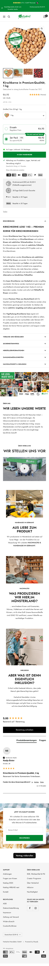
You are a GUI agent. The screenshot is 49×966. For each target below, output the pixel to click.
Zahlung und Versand (11, 917)
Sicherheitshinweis (11, 344)
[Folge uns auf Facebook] (30, 908)
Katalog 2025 (8, 883)
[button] (37, 94)
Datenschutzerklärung (11, 908)
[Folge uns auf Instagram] (35, 908)
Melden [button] (36, 782)
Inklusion (30, 887)
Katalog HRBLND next (11, 887)
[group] (24, 718)
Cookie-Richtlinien (9, 926)
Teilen (5, 211)
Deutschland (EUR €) (11, 935)
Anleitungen (7, 874)
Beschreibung (9, 221)
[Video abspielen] (24, 468)
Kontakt (5, 892)
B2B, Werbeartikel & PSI (36, 874)
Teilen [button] (42, 782)
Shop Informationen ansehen (15, 170)
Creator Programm (34, 878)
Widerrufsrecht (8, 921)
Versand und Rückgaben (13, 337)
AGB (5, 903)
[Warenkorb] (44, 17)
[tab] (26, 741)
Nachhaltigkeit (32, 892)
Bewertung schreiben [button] (24, 729)
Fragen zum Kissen (10, 878)
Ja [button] (32, 782)
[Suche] (9, 17)
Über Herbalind (33, 883)
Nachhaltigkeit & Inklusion (14, 364)
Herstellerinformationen (13, 350)
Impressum (7, 912)
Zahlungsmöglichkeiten (13, 357)
